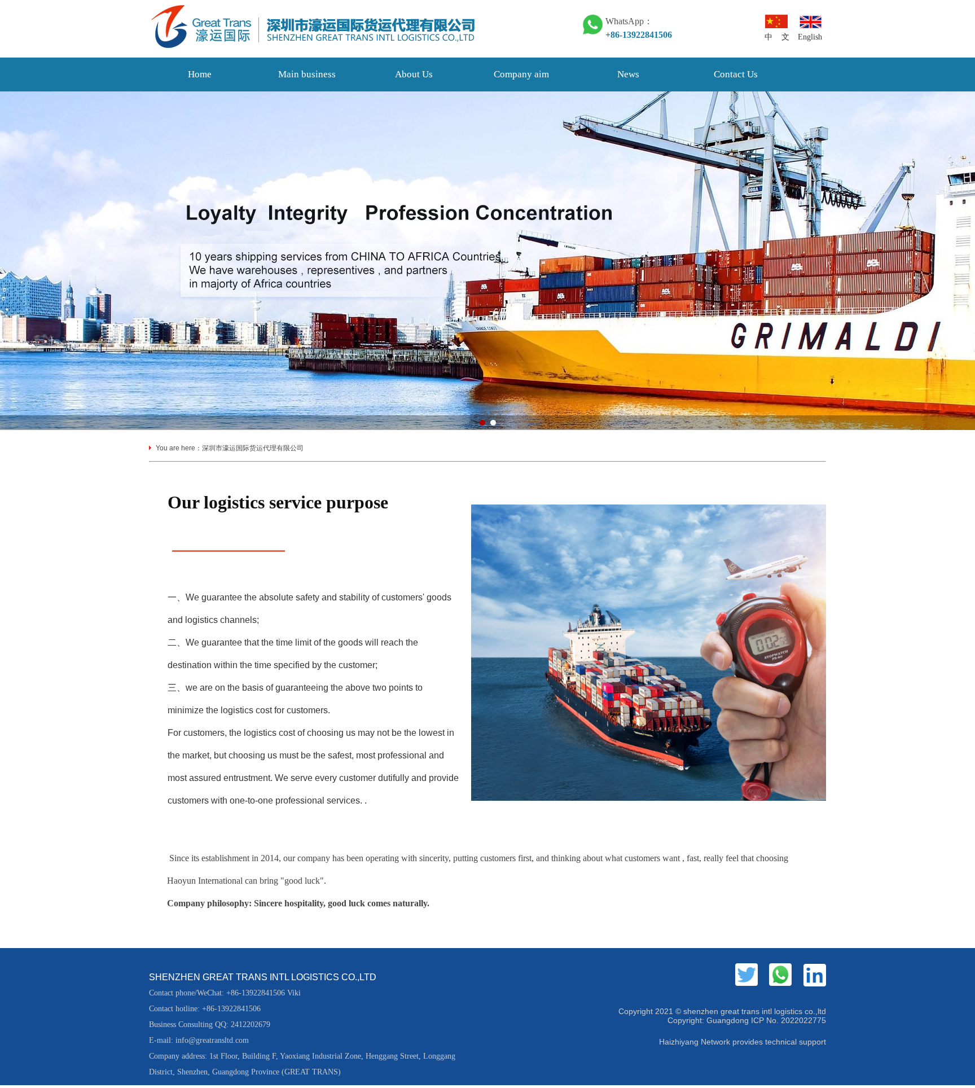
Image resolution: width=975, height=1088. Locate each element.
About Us (414, 74)
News (628, 74)
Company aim (521, 74)
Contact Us (736, 74)
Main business (307, 74)
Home (200, 74)
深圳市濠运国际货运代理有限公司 (253, 448)
